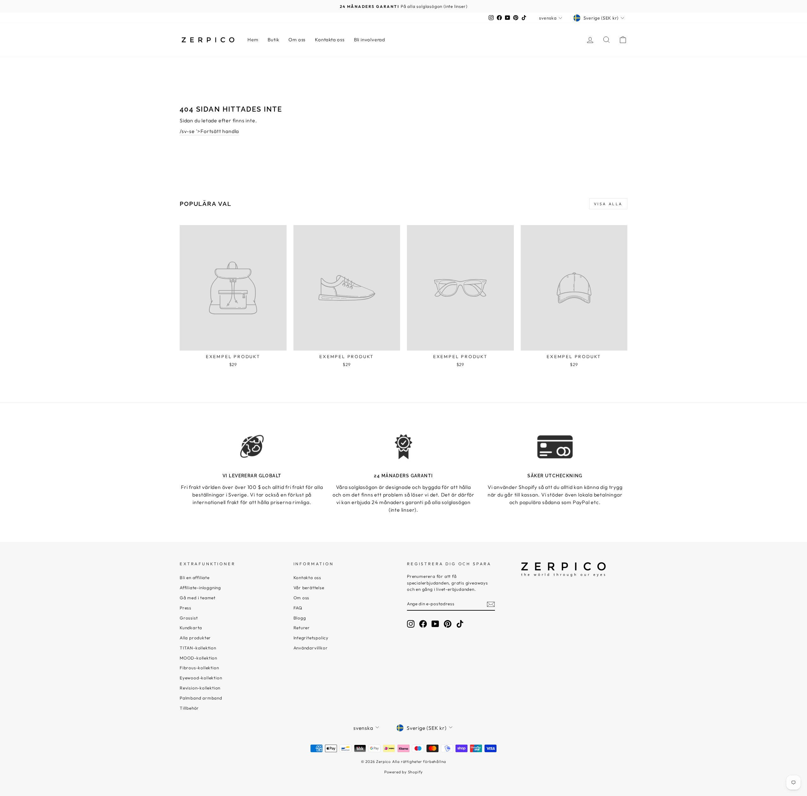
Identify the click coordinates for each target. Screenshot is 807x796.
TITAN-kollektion (198, 648)
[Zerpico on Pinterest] (447, 624)
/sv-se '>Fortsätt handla (209, 131)
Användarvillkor (310, 648)
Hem (252, 40)
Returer (301, 627)
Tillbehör (189, 708)
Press (185, 608)
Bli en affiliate (195, 577)
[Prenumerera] (491, 604)
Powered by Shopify (403, 772)
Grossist (189, 618)
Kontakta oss (330, 40)
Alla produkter (195, 638)
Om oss (296, 40)
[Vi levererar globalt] (252, 447)
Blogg (299, 618)
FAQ (297, 608)
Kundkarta (191, 627)
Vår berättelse (308, 587)
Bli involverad (369, 40)
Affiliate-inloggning (200, 587)
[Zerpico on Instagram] (411, 624)
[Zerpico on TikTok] (460, 624)
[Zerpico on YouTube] (435, 624)
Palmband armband (201, 698)
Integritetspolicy (311, 638)
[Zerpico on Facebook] (423, 624)
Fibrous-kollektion (199, 668)
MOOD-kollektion (198, 658)
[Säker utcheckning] (555, 447)
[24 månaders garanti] (403, 447)
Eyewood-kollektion (201, 678)
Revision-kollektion (200, 688)
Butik (273, 40)
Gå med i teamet (198, 598)
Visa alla (608, 203)
